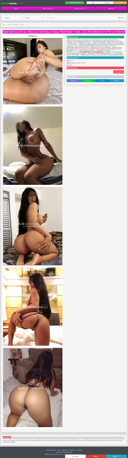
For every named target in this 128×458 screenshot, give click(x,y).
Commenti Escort (49, 8)
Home (17, 8)
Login (93, 2)
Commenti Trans (80, 8)
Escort (9, 25)
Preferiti (112, 8)
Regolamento (65, 450)
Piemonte (15, 25)
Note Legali (73, 450)
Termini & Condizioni (51, 450)
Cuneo (21, 25)
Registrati (107, 2)
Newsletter (120, 2)
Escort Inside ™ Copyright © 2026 (64, 452)
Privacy (59, 450)
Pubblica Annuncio (74, 2)
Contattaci (79, 450)
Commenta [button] (119, 72)
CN (96, 456)
